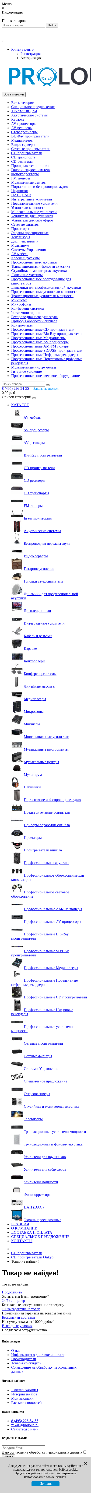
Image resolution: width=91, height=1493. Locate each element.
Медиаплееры (22, 140)
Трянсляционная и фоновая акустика (40, 266)
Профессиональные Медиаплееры (38, 338)
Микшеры (19, 300)
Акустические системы (29, 115)
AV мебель (19, 254)
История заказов (24, 1394)
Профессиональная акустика (34, 262)
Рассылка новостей (26, 1403)
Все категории (22, 103)
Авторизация (31, 58)
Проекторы (20, 229)
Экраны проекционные (30, 233)
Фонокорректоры (25, 174)
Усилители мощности (28, 208)
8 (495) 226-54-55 (24, 1421)
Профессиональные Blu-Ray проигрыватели (46, 334)
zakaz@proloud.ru (24, 1425)
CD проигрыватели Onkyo (32, 1257)
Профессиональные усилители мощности (44, 292)
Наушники (19, 191)
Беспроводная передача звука (34, 317)
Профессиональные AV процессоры (40, 342)
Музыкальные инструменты (33, 367)
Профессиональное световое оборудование (45, 376)
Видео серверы (23, 145)
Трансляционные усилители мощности (42, 296)
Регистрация (31, 54)
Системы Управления (28, 250)
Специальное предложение (33, 107)
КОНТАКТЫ (21, 1241)
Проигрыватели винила (30, 166)
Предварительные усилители (34, 203)
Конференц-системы (27, 308)
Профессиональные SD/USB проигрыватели (46, 350)
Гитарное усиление (26, 371)
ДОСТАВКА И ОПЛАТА (31, 1232)
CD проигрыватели (26, 153)
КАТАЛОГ (20, 405)
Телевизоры (20, 237)
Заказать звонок (46, 388)
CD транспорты (23, 157)
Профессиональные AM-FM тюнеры (40, 346)
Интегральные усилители (31, 199)
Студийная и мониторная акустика (39, 271)
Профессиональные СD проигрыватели (42, 329)
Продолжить (12, 1292)
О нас (15, 1350)
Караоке (17, 119)
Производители (23, 1359)
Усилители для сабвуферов (32, 220)
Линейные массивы (27, 275)
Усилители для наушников (32, 216)
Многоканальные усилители (34, 212)
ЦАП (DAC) (21, 195)
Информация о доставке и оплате (37, 1355)
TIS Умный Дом (24, 111)
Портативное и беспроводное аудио (39, 187)
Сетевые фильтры (25, 224)
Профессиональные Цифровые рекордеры (44, 355)
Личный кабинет (24, 1390)
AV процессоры (23, 124)
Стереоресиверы (24, 132)
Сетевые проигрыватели (30, 149)
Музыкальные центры (28, 182)
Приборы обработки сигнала (34, 321)
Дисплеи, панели (24, 241)
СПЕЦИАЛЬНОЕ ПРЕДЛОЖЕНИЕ (40, 1237)
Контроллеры (22, 325)
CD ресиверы (22, 161)
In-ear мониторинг (25, 313)
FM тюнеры (20, 178)
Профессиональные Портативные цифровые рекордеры (44, 982)
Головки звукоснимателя (30, 170)
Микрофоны (21, 304)
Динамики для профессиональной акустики (46, 287)
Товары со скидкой (26, 1363)
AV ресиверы (21, 128)
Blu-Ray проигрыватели (30, 136)
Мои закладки (22, 1398)
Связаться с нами (24, 1429)
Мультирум (20, 245)
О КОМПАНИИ (24, 1228)
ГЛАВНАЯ (20, 1224)
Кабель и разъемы (25, 258)
